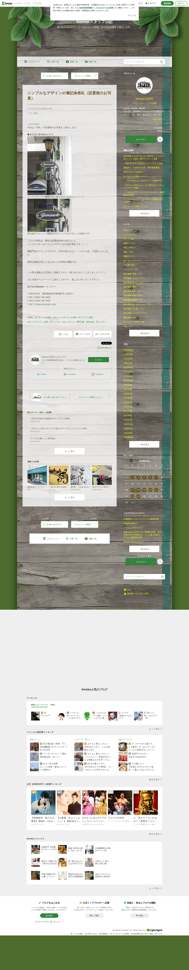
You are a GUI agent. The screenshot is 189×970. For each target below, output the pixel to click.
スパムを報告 (78, 934)
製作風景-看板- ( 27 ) (133, 295)
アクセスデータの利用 (120, 934)
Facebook (72, 374)
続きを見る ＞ (159, 119)
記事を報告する (106, 348)
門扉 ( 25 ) (128, 230)
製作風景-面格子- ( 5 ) (133, 300)
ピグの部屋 (151, 103)
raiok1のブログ (130, 523)
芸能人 (53, 705)
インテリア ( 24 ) (131, 269)
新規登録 (167, 3)
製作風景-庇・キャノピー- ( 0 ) (137, 304)
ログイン (181, 3)
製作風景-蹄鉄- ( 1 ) (132, 317)
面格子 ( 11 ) (129, 256)
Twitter (43, 374)
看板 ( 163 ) (129, 252)
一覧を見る (144, 213)
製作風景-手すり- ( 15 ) (134, 282)
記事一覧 (55, 62)
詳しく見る (94, 915)
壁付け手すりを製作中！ (134, 172)
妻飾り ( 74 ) (129, 243)
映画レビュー (35, 739)
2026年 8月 (144, 461)
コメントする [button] (84, 334)
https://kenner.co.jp (46, 304)
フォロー (98, 360)
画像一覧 (74, 62)
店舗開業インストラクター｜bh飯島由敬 (141, 519)
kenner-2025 (144, 98)
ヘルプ (159, 934)
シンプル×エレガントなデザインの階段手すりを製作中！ (144, 200)
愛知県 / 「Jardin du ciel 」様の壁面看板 (141, 167)
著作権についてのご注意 (137, 593)
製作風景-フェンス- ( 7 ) (134, 278)
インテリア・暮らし (82, 739)
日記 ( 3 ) (128, 326)
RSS (129, 590)
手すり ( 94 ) (129, 239)
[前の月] (134, 461)
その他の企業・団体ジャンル (136, 131)
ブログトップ (34, 62)
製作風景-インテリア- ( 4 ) (135, 313)
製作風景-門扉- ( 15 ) (133, 274)
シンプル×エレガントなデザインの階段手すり (144, 180)
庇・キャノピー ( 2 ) (132, 260)
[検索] (161, 62)
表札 (35, 113)
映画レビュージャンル (39, 705)
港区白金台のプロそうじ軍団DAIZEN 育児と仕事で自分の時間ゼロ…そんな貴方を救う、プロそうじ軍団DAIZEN (144, 535)
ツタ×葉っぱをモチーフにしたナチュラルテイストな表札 (56, 76)
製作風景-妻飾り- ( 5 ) (133, 287)
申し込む (139, 915)
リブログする (104, 334)
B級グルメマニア (125, 739)
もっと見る (69, 451)
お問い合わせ (92, 934)
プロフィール (138, 103)
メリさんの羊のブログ (133, 528)
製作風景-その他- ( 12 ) (134, 308)
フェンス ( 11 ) (130, 234)
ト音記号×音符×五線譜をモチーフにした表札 (143, 163)
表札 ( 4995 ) (129, 247)
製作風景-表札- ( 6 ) (132, 291)
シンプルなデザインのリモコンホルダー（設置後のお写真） (144, 193)
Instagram (99, 374)
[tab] (39, 705)
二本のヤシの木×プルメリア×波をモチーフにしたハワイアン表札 (144, 186)
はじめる (49, 915)
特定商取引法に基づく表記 (143, 934)
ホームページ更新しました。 (86, 76)
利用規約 (104, 934)
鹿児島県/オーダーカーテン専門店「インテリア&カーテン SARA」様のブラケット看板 (144, 157)
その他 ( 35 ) (129, 265)
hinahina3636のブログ (134, 542)
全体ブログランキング (133, 128)
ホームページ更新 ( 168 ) (135, 322)
